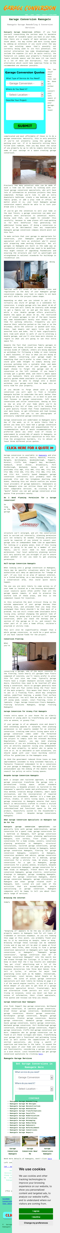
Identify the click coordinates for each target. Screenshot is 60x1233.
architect (35, 241)
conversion (36, 213)
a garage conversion (46, 1049)
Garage (7, 455)
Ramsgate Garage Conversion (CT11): (22, 32)
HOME (26, 14)
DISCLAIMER (53, 14)
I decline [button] (36, 1217)
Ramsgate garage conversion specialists (27, 827)
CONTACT (44, 14)
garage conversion (39, 1032)
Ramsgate (43, 455)
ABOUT (38, 14)
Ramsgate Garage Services (18, 1058)
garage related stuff (39, 882)
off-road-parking (48, 220)
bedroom (43, 197)
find (11, 1006)
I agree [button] (36, 1211)
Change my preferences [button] (36, 1223)
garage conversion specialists (25, 190)
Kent (17, 884)
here (41, 1054)
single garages (20, 317)
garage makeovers (32, 484)
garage (32, 303)
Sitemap (6, 1199)
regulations (9, 292)
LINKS (32, 14)
